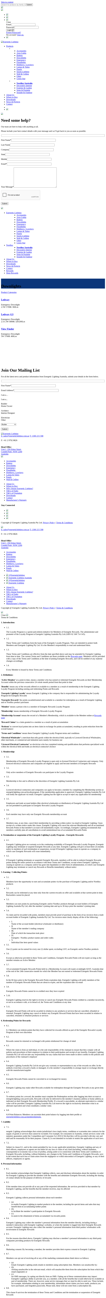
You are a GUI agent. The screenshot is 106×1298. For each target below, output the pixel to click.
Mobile (4, 159)
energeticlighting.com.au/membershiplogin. (23, 1117)
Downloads (11, 99)
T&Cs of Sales (12, 491)
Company (5, 150)
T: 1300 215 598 (36, 436)
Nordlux (9, 245)
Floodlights (21, 62)
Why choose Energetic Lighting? (19, 488)
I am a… (4, 395)
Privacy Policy (49, 523)
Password (10, 27)
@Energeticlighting (16, 575)
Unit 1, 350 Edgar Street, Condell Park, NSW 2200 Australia (11, 451)
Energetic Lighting (13, 213)
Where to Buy (12, 97)
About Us (10, 95)
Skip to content (7, 2)
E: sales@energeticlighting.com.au (15, 436)
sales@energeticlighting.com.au (14, 363)
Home (3, 290)
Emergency (21, 60)
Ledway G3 (7, 314)
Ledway (5, 299)
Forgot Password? (13, 32)
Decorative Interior (24, 85)
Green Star (21, 79)
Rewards (9, 271)
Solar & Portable (23, 90)
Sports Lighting (23, 72)
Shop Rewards (12, 273)
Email (8, 24)
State (3, 154)
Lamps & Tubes (23, 67)
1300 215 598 (29, 356)
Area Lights (21, 53)
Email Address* (7, 390)
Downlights (21, 58)
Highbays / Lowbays (25, 65)
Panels (19, 69)
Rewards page (76, 656)
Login (9, 30)
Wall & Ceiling (23, 74)
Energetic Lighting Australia (20, 578)
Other (19, 76)
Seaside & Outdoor (24, 92)
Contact (9, 104)
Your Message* (7, 187)
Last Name (5, 145)
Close (3, 615)
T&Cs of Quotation (14, 493)
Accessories (21, 51)
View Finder (7, 329)
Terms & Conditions (64, 523)
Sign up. (20, 35)
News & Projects (13, 102)
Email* (4, 164)
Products (9, 46)
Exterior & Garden (24, 88)
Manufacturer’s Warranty (16, 500)
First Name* (6, 140)
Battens (20, 55)
